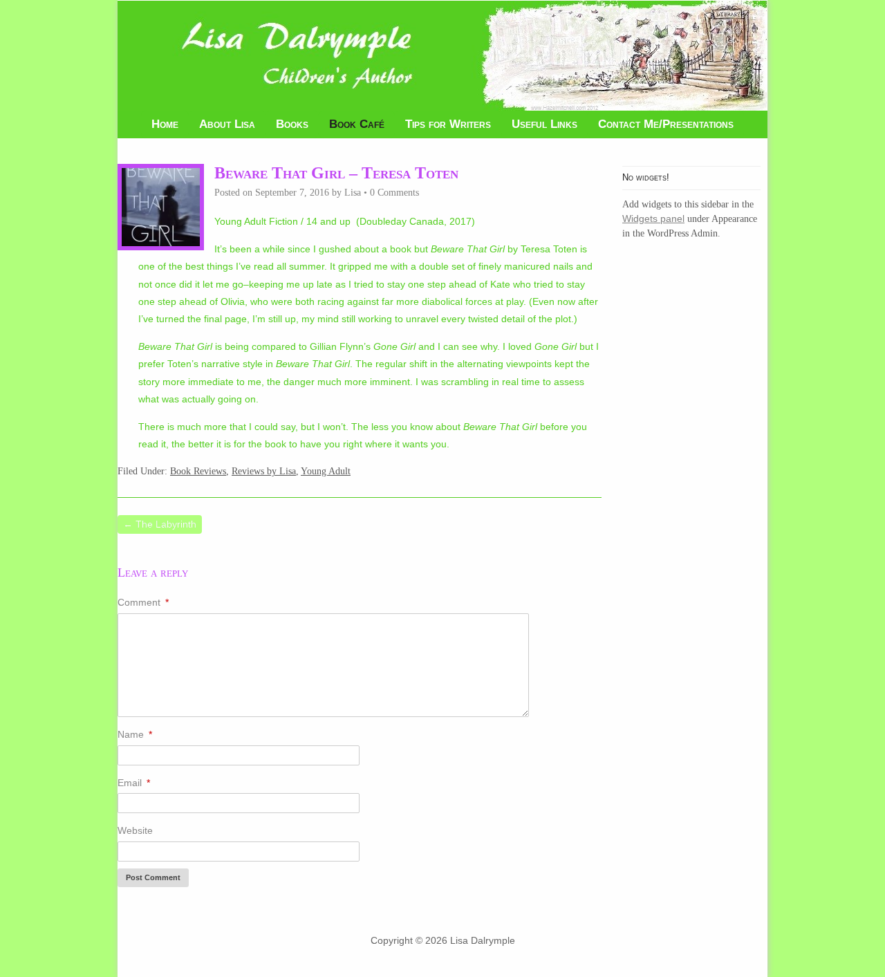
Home (164, 124)
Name (135, 734)
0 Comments (394, 192)
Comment (143, 602)
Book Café (356, 124)
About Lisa (227, 124)
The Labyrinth (159, 524)
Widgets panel (653, 218)
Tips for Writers (448, 124)
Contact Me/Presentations (666, 124)
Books (292, 124)
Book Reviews (198, 471)
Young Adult (326, 471)
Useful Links (544, 124)
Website (135, 830)
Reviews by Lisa (264, 471)
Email (134, 782)
